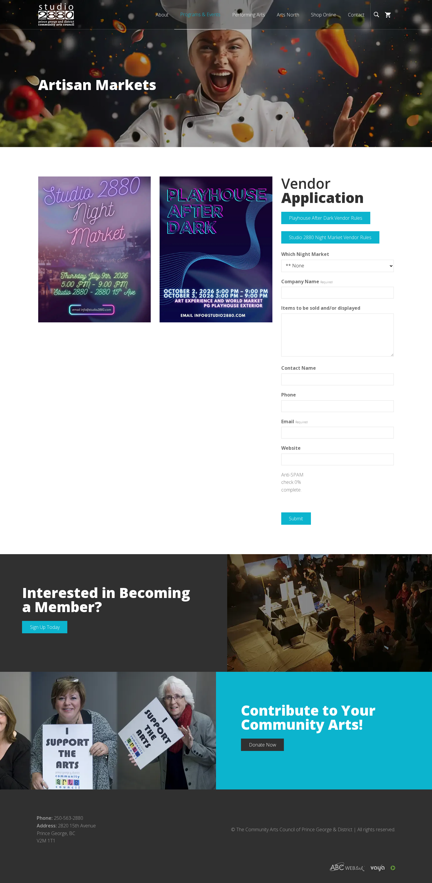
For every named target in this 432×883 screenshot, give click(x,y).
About (162, 14)
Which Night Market (305, 254)
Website (291, 448)
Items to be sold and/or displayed (320, 308)
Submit (296, 518)
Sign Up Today (45, 627)
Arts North (288, 14)
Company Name (300, 281)
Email (287, 421)
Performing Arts (248, 14)
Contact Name (298, 368)
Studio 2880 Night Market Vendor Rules (330, 237)
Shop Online (323, 14)
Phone (288, 394)
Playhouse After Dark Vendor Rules (325, 218)
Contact (356, 14)
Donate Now (262, 745)
